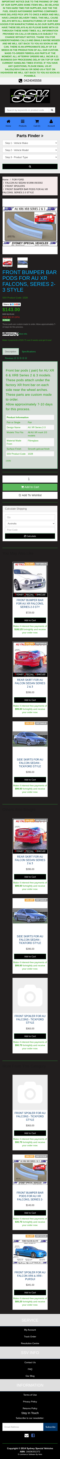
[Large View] (7, 262)
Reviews (9, 358)
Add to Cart (31, 487)
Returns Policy (30, 1408)
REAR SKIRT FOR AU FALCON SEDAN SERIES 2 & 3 (30, 683)
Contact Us (30, 1362)
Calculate (31, 536)
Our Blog (30, 1376)
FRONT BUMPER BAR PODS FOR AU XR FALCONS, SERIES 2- (30, 1196)
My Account (30, 1329)
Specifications (29, 351)
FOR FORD (18, 179)
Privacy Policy (30, 1401)
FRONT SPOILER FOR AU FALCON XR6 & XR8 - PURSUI (30, 1276)
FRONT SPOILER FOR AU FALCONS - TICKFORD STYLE (30, 1019)
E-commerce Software (26, 1454)
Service (30, 1320)
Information (30, 1385)
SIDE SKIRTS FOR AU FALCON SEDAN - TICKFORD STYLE (30, 763)
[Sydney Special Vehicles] (30, 95)
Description (10, 351)
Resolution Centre (30, 1343)
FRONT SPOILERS (15, 186)
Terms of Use (30, 1395)
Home (5, 179)
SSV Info (30, 1352)
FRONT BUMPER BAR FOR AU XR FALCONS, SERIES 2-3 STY (30, 603)
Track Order (30, 1336)
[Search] (52, 110)
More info (22, 334)
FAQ (30, 1369)
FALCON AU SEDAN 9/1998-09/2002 (24, 182)
